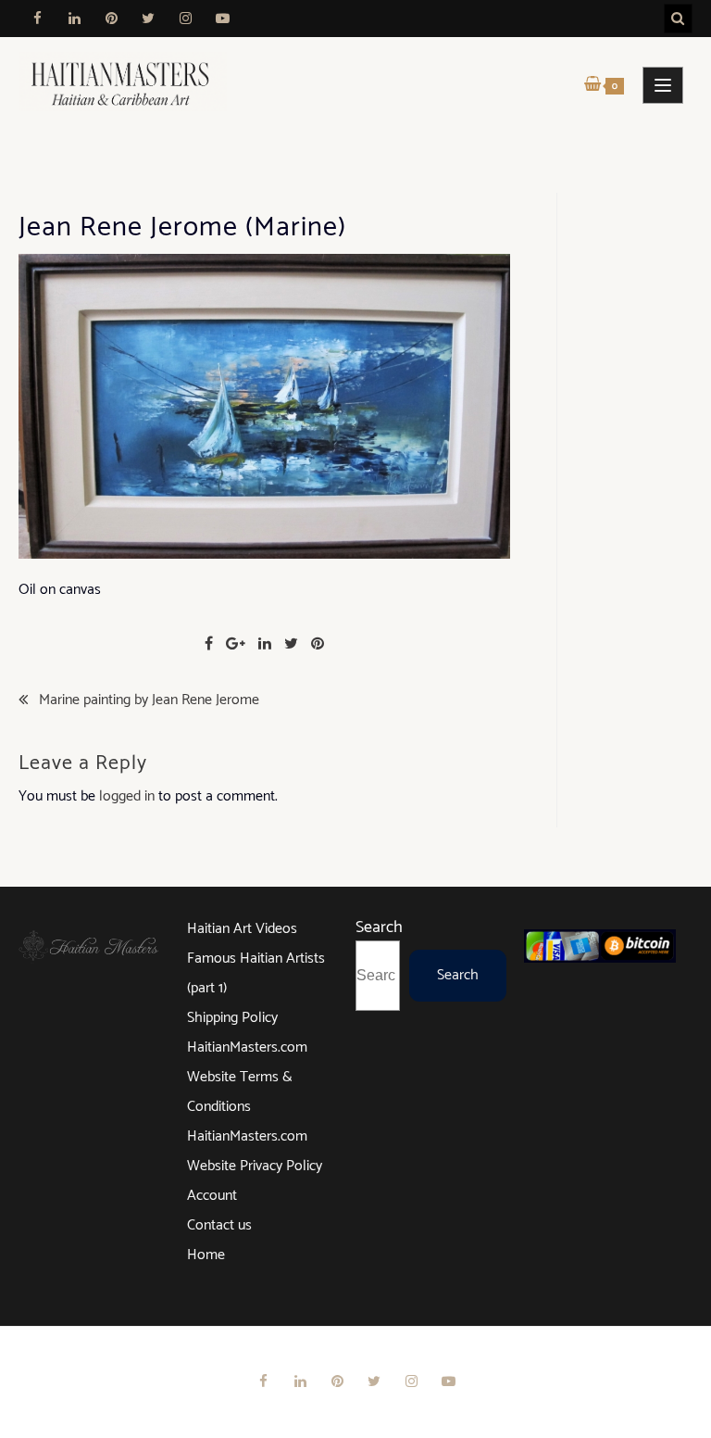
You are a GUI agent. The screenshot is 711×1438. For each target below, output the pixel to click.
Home (206, 1255)
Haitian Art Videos (242, 928)
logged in (127, 796)
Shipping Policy (232, 1017)
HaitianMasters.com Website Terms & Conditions (247, 1077)
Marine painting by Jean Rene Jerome (149, 700)
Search (379, 927)
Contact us (219, 1225)
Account (212, 1195)
